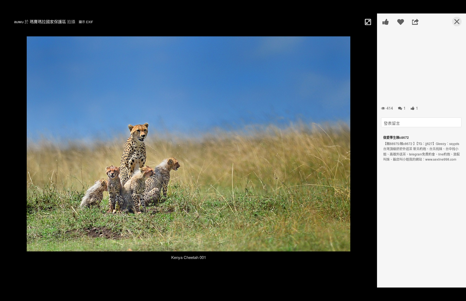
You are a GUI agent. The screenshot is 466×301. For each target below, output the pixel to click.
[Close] (453, 23)
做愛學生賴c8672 (396, 137)
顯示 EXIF (86, 21)
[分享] (415, 22)
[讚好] (385, 22)
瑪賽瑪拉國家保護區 (48, 21)
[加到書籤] (400, 22)
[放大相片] (367, 21)
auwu (18, 21)
